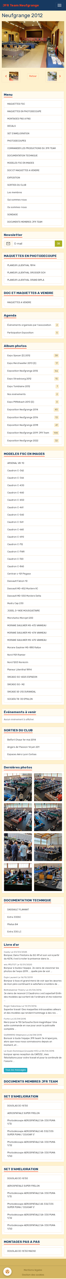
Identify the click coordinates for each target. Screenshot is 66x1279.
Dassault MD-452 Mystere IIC (22, 588)
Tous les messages (15, 1070)
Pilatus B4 (12, 924)
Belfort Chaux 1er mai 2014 (21, 739)
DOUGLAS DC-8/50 (17, 1105)
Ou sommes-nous (17, 207)
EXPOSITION (13, 177)
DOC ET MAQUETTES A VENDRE (23, 170)
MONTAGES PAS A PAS (19, 118)
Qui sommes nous (17, 199)
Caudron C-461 (15, 507)
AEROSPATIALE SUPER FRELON (23, 1113)
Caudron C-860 (15, 566)
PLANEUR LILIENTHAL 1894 (21, 265)
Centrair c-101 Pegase (19, 573)
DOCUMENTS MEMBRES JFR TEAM (24, 222)
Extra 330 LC (14, 931)
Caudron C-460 (15, 492)
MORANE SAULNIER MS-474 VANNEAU (27, 632)
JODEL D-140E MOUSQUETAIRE (23, 610)
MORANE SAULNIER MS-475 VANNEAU (27, 640)
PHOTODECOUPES (16, 141)
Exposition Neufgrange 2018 (32, 425)
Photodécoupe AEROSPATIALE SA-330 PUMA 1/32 (31, 1144)
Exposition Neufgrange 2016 (32, 417)
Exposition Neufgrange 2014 (32, 409)
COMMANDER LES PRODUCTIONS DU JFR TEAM (31, 148)
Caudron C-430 (15, 485)
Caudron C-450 (15, 500)
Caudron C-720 (15, 559)
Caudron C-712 (15, 544)
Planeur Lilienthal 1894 (19, 669)
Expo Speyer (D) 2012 (32, 355)
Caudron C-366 (15, 478)
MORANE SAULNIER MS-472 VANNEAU (26, 625)
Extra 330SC (14, 917)
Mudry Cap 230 (15, 603)
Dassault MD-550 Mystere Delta (24, 596)
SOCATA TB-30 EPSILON (20, 699)
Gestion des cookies (33, 1275)
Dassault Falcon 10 (17, 581)
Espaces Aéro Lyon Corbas (21, 754)
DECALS (11, 126)
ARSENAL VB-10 (15, 463)
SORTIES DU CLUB (16, 185)
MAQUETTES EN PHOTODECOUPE (24, 111)
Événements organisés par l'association (32, 325)
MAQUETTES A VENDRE (19, 302)
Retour (33, 76)
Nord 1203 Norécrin (17, 662)
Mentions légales (33, 1270)
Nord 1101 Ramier (16, 655)
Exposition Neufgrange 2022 (32, 440)
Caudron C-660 (15, 529)
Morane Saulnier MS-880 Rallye (24, 647)
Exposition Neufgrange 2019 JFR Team (32, 433)
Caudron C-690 (15, 537)
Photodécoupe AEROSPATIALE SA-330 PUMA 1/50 (31, 1154)
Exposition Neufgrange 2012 (32, 371)
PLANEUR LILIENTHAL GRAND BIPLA (25, 280)
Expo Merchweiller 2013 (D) (32, 363)
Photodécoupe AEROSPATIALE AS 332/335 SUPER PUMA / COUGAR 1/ (30, 1133)
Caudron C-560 (15, 514)
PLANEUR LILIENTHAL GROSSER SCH (26, 272)
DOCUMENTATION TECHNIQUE (22, 155)
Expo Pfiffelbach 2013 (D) (32, 402)
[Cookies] (7, 1271)
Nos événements (32, 394)
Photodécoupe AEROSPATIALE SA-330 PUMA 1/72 (31, 1122)
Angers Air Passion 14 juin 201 (23, 747)
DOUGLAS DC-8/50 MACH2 (21, 1251)
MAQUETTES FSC (16, 104)
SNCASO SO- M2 (16, 684)
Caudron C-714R (16, 551)
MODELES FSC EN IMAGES (20, 163)
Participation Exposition (32, 332)
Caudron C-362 (15, 470)
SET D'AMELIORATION (18, 133)
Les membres (14, 192)
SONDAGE (12, 214)
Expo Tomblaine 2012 (32, 386)
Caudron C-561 (15, 522)
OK (58, 243)
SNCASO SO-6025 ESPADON (22, 677)
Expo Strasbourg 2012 (32, 378)
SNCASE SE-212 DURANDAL (21, 691)
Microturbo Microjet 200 (20, 618)
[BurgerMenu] (59, 5)
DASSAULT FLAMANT (18, 909)
